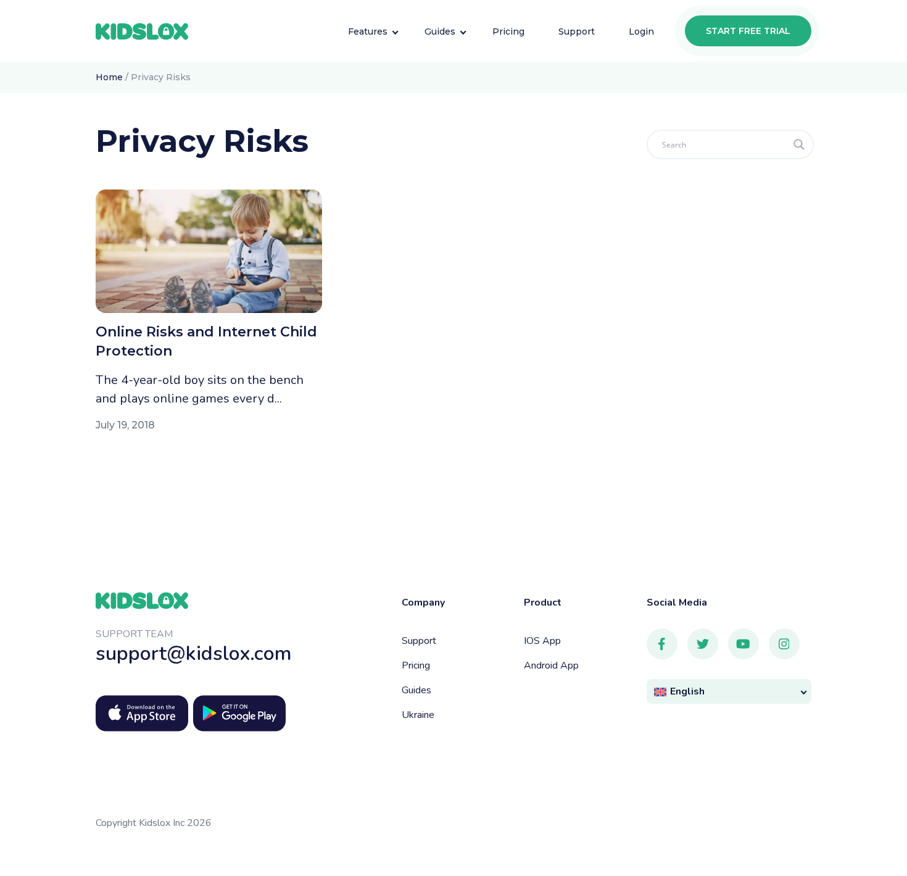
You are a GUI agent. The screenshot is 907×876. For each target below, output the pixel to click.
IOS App (542, 641)
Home (109, 77)
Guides (416, 690)
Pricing (416, 665)
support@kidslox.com (194, 653)
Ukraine (418, 715)
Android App (551, 665)
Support (419, 641)
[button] (729, 691)
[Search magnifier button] (799, 144)
